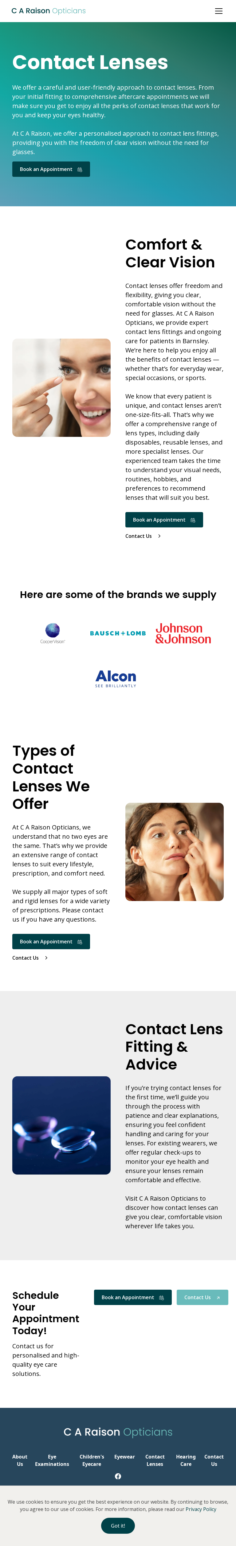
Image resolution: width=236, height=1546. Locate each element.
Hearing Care (186, 1460)
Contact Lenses (155, 1460)
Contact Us (214, 1460)
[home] (48, 11)
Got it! (118, 1525)
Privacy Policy (201, 1509)
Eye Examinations (52, 1460)
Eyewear (124, 1456)
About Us (19, 1460)
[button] (223, 11)
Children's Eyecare (92, 1460)
